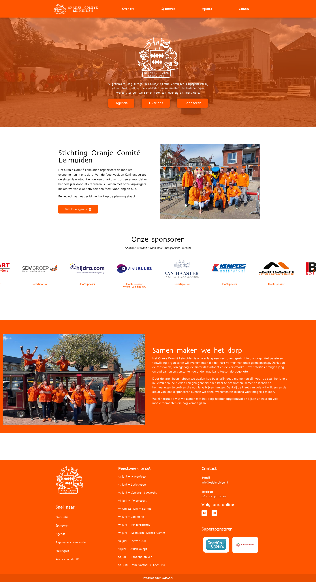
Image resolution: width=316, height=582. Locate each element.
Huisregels (62, 550)
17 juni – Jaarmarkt (131, 516)
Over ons (128, 8)
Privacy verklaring (68, 559)
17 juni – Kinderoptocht (134, 524)
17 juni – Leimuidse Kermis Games (141, 532)
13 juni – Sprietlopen (132, 484)
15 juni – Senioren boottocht (137, 492)
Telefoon (207, 491)
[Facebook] (204, 513)
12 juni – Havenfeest (132, 476)
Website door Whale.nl (158, 578)
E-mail (206, 477)
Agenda (207, 8)
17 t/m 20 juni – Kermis (134, 508)
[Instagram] (214, 513)
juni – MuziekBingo (134, 549)
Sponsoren (168, 8)
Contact (244, 8)
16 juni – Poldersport (132, 500)
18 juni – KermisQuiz (132, 541)
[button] (2, 270)
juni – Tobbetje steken (136, 557)
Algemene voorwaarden (71, 542)
